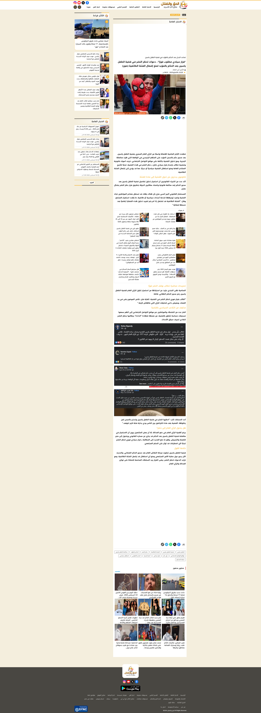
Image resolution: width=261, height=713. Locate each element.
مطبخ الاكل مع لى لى (127, 699)
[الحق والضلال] (184, 15)
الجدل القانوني (136, 556)
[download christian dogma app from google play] (130, 688)
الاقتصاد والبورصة (180, 699)
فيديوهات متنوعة (108, 7)
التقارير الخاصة (134, 7)
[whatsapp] (162, 117)
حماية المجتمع (180, 559)
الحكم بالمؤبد (134, 552)
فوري (172, 299)
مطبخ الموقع (101, 695)
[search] (75, 7)
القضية (153, 299)
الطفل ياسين (180, 552)
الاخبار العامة (146, 7)
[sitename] (130, 671)
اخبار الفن (96, 7)
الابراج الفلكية (181, 702)
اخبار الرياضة (111, 695)
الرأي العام (171, 432)
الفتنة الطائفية (125, 456)
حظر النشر (145, 552)
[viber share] (166, 117)
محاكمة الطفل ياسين (121, 552)
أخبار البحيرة (147, 556)
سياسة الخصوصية (173, 707)
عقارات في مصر (88, 699)
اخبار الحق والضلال (155, 699)
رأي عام (165, 556)
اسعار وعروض (100, 699)
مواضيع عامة (91, 695)
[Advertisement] (150, 40)
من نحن (183, 707)
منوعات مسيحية (122, 695)
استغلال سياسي (124, 556)
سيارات (108, 699)
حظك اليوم (171, 702)
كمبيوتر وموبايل (168, 699)
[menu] (79, 7)
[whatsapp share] (170, 117)
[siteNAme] (174, 5)
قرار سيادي (157, 556)
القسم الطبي (122, 7)
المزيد (92, 182)
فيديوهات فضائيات (142, 699)
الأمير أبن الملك (178, 69)
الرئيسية (157, 7)
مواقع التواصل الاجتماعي (143, 312)
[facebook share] (178, 117)
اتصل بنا (163, 707)
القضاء (183, 303)
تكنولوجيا (115, 699)
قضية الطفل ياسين (146, 419)
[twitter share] (174, 117)
